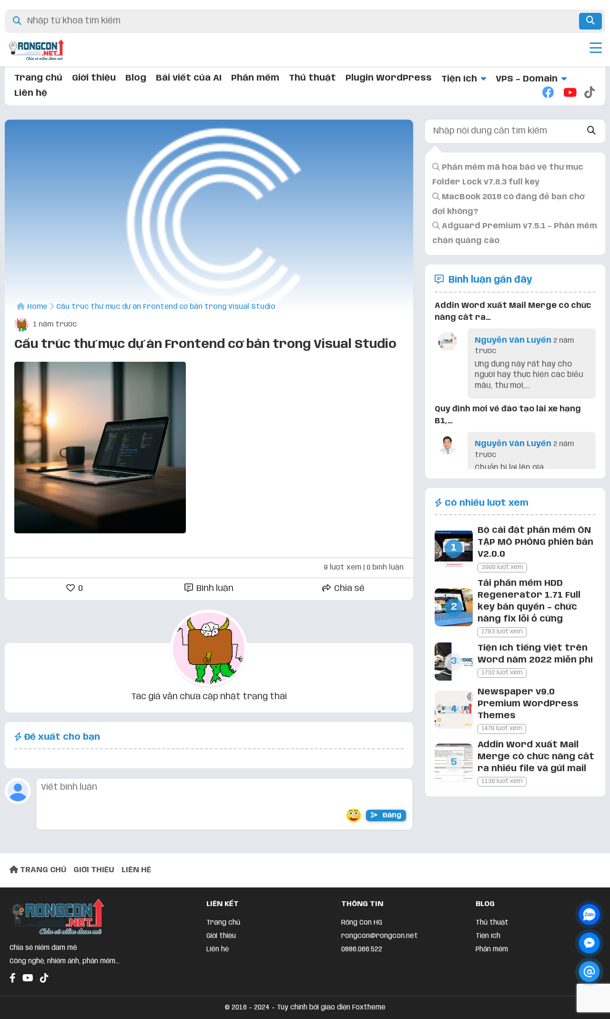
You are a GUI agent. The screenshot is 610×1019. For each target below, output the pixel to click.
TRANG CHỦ (42, 870)
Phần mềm (255, 78)
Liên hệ (30, 93)
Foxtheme (369, 1007)
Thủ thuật (312, 78)
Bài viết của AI (189, 78)
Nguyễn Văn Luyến (513, 340)
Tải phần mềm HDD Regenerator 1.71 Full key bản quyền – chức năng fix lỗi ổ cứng (529, 601)
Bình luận (214, 588)
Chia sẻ (348, 588)
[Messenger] (589, 943)
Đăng (391, 815)
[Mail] (589, 971)
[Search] (591, 131)
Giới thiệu (94, 78)
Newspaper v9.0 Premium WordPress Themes (528, 704)
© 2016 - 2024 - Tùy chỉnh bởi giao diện (288, 1007)
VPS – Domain (527, 79)
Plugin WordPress (389, 78)
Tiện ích (459, 79)
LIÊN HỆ (136, 870)
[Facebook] (548, 93)
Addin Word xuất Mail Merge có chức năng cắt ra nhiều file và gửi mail (536, 757)
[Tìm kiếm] (590, 21)
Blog (135, 78)
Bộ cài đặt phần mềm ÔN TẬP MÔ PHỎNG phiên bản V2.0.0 (535, 542)
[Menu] (595, 49)
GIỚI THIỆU (93, 870)
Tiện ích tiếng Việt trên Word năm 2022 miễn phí (535, 654)
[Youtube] (569, 93)
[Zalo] (589, 914)
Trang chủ (38, 78)
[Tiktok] (590, 93)
